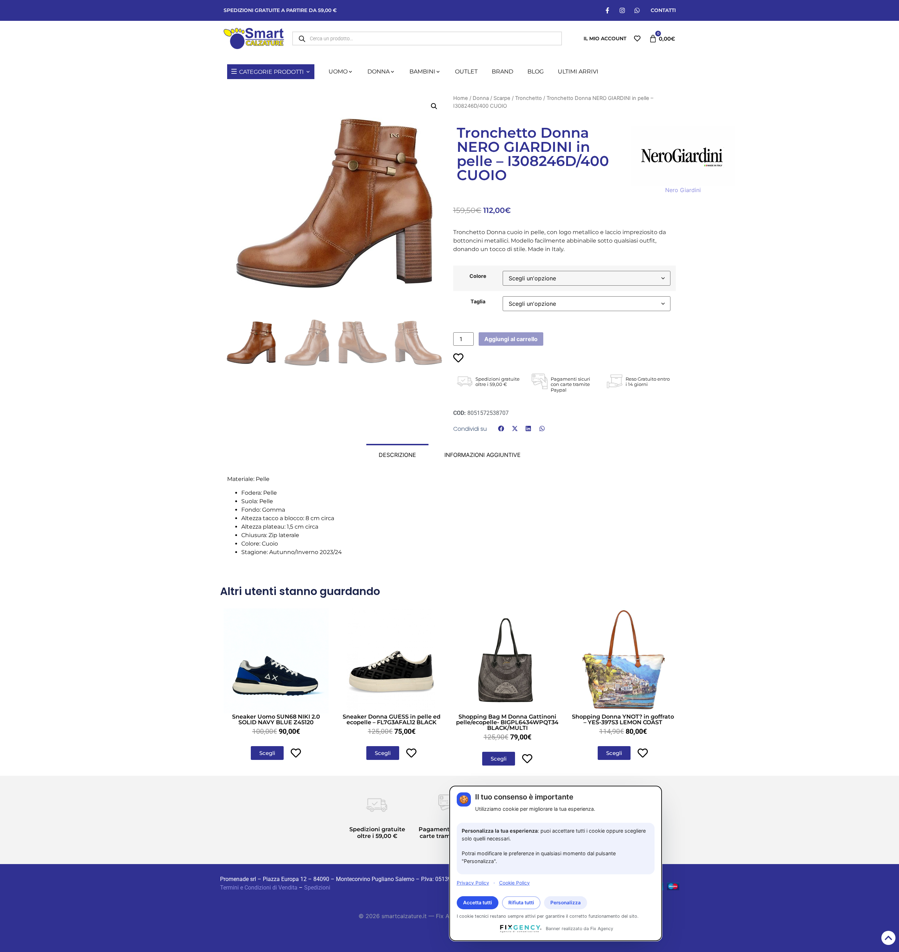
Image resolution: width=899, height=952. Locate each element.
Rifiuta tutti (521, 902)
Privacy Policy (473, 882)
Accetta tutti (477, 902)
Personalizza (565, 902)
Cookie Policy (514, 882)
